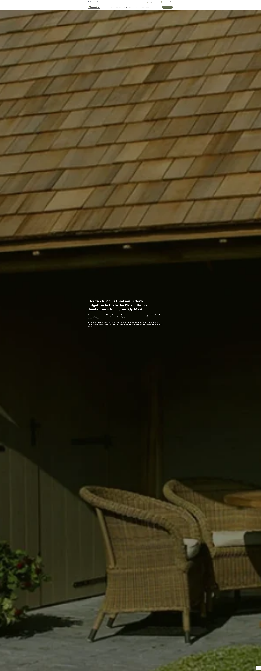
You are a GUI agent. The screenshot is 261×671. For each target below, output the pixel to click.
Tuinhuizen (118, 7)
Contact (147, 7)
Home (112, 7)
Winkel (142, 7)
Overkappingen (126, 7)
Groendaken (135, 7)
